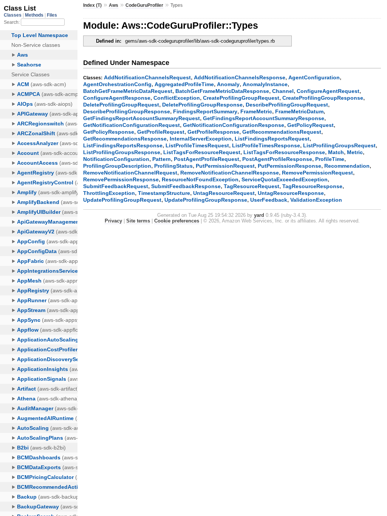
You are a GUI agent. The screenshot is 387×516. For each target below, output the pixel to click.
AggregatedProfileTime (184, 84)
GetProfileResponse (213, 132)
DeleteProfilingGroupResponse (202, 105)
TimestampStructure (164, 193)
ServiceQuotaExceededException (284, 179)
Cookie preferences (176, 221)
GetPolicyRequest (310, 125)
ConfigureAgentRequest (328, 91)
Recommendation (347, 166)
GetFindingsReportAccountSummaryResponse (263, 118)
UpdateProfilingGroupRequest (122, 200)
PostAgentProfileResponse (277, 159)
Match (336, 152)
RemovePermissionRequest (317, 173)
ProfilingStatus (173, 166)
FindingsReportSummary (205, 111)
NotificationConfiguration (116, 159)
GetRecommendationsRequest (281, 132)
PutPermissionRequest (225, 166)
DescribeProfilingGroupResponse (126, 111)
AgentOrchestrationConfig (117, 84)
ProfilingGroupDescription (117, 166)
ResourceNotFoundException (200, 179)
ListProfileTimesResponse (266, 145)
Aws (113, 5)
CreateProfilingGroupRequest (241, 98)
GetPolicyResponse (108, 132)
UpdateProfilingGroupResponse (205, 200)
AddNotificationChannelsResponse (239, 77)
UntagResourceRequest (224, 193)
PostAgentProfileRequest (206, 159)
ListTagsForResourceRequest (201, 152)
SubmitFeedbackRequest (115, 186)
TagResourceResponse (312, 186)
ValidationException (316, 200)
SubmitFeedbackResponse (186, 186)
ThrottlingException (109, 193)
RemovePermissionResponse (121, 179)
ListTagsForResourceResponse (284, 152)
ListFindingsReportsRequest (272, 139)
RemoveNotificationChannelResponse (229, 173)
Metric (355, 152)
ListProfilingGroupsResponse (121, 152)
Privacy (113, 221)
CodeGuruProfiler (144, 5)
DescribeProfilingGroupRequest (287, 105)
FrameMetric (256, 111)
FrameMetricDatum (299, 111)
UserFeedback (268, 200)
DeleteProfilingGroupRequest (121, 105)
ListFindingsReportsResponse (123, 145)
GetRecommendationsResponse (125, 139)
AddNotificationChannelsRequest (147, 77)
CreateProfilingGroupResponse (322, 98)
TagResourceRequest (251, 186)
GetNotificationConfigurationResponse (233, 125)
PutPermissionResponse (289, 166)
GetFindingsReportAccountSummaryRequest (141, 118)
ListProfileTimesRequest (197, 145)
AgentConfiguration (314, 77)
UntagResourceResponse (291, 193)
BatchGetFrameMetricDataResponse (222, 91)
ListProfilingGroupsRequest (339, 145)
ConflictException (176, 98)
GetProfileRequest (160, 132)
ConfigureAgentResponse (116, 98)
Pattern (161, 159)
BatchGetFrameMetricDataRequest (127, 91)
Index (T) (92, 5)
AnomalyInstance (265, 84)
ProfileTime (329, 159)
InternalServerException (201, 139)
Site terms (138, 221)
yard (259, 215)
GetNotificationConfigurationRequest (131, 125)
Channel (283, 91)
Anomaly (228, 84)
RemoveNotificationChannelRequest (130, 173)
